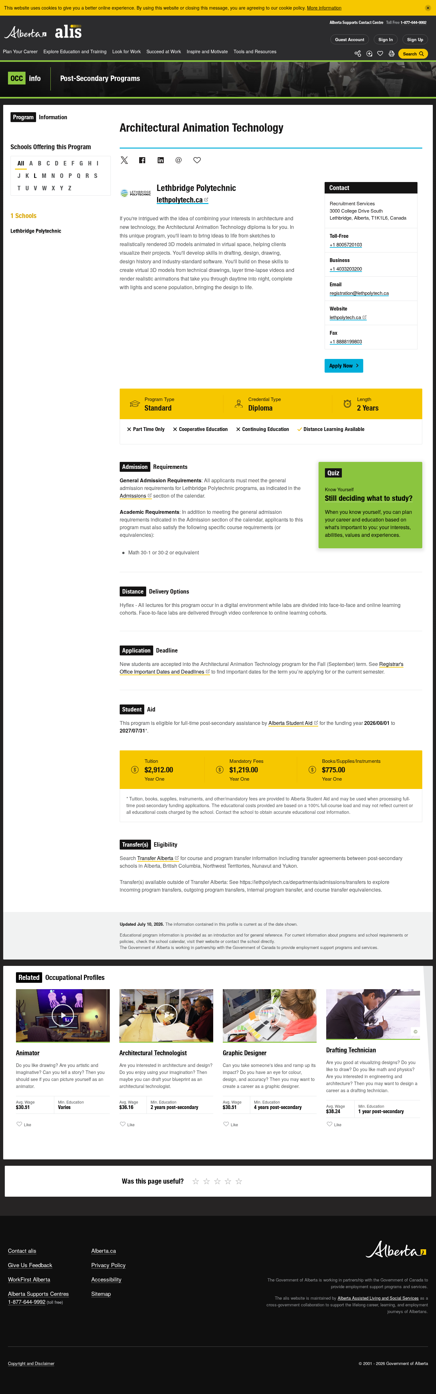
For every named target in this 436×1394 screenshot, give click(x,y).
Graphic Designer (245, 1052)
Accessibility (106, 1279)
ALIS (68, 31)
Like (380, 53)
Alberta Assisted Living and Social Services (378, 1298)
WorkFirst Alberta (29, 1279)
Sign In (386, 39)
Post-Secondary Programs (100, 78)
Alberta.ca (103, 1250)
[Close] (428, 8)
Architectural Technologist (153, 1052)
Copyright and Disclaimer (31, 1363)
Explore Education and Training (75, 51)
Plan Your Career (20, 51)
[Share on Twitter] (124, 160)
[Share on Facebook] (142, 160)
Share (358, 53)
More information (324, 7)
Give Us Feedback (30, 1265)
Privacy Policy (108, 1265)
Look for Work (126, 51)
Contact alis (22, 1250)
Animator (28, 1052)
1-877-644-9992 (413, 22)
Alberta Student (290, 722)
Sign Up (415, 39)
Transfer (155, 858)
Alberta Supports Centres (38, 1293)
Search (410, 54)
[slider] (54, 1036)
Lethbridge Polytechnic (36, 231)
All (21, 163)
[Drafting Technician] (373, 1014)
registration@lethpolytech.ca (359, 292)
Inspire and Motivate (207, 51)
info (26, 78)
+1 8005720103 (346, 244)
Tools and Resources (255, 51)
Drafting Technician (351, 1050)
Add (369, 53)
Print (391, 53)
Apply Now (341, 365)
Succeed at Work (164, 51)
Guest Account (349, 39)
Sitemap (101, 1293)
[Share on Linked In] (160, 160)
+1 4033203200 (346, 268)
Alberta (25, 32)
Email (178, 160)
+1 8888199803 (346, 341)
